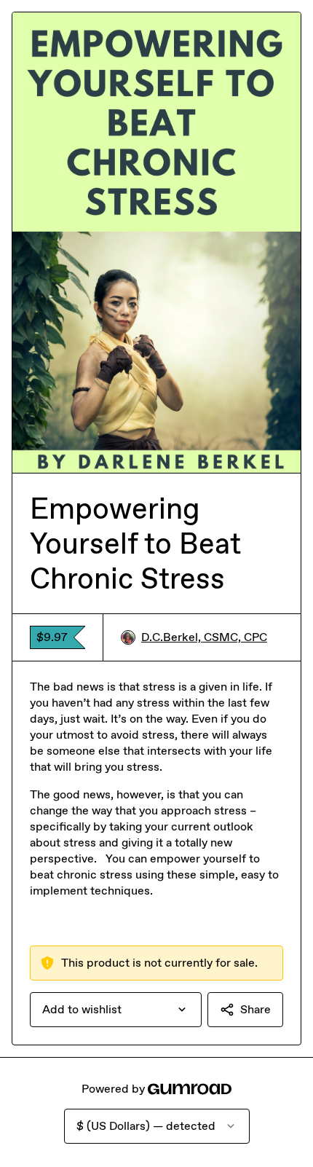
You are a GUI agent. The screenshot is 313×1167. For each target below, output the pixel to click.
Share (255, 1009)
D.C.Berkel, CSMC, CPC (204, 637)
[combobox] (116, 1009)
